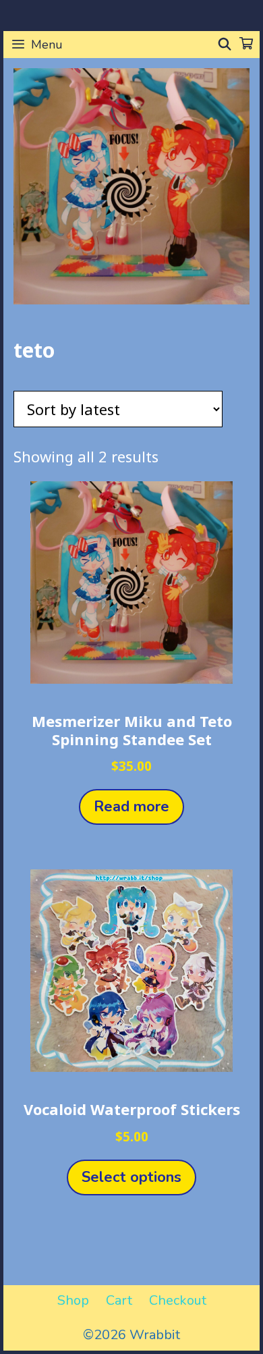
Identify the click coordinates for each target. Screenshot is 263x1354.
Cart (119, 1300)
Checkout (177, 1300)
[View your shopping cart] (246, 44)
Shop (73, 1300)
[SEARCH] (225, 44)
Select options (131, 1177)
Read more (131, 806)
